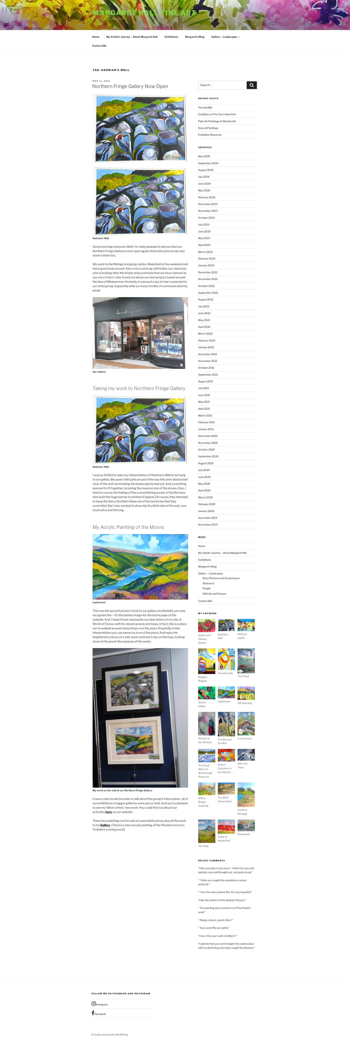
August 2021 (205, 381)
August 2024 (205, 169)
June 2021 (204, 395)
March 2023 (205, 251)
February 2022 (206, 340)
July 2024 (203, 176)
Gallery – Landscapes (224, 36)
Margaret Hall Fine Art (144, 13)
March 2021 (205, 415)
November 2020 (208, 442)
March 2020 (205, 497)
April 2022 (204, 326)
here (109, 812)
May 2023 (204, 238)
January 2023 (206, 265)
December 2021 (207, 354)
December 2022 (207, 272)
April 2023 (204, 244)
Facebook (100, 1013)
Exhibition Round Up (209, 134)
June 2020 (204, 476)
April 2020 (204, 490)
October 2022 (206, 285)
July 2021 (203, 388)
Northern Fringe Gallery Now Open (130, 86)
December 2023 (207, 204)
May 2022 (204, 320)
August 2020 (206, 463)
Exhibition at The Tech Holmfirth (217, 114)
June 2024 (204, 183)
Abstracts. (209, 583)
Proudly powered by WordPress (110, 1034)
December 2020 (208, 435)
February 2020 (206, 504)
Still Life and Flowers (214, 593)
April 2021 (204, 408)
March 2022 (205, 333)
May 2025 (204, 156)
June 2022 (204, 313)
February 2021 (206, 422)
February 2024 (206, 197)
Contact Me (99, 45)
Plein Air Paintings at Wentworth (217, 121)
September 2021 (208, 374)
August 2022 (205, 299)
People (207, 588)
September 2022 (208, 292)
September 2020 (208, 456)
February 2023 (206, 258)
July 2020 (204, 470)
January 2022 (206, 347)
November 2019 (207, 524)
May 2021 (204, 401)
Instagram (102, 1004)
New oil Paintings (208, 128)
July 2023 (203, 224)
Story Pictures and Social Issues (221, 578)
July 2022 (203, 306)
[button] (208, 632)
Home (95, 36)
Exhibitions (171, 36)
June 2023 (204, 231)
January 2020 (206, 511)
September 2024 (208, 163)
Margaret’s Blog (195, 36)
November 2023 (208, 210)
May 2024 (204, 190)
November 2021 (207, 360)
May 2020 (204, 483)
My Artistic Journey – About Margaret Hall (132, 36)
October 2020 (206, 449)
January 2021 (206, 429)
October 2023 (206, 217)
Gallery (105, 825)
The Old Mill (205, 107)
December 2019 (207, 517)
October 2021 (206, 367)
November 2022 (207, 279)
